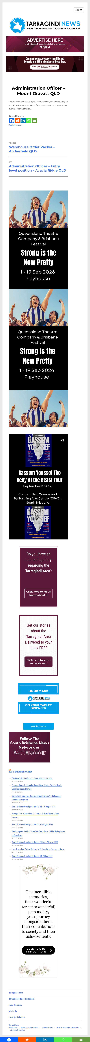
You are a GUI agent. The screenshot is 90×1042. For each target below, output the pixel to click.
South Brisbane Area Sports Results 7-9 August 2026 (32, 824)
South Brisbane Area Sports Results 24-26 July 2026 (32, 856)
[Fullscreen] (65, 537)
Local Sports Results (17, 1017)
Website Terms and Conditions (30, 1027)
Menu (78, 10)
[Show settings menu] (60, 537)
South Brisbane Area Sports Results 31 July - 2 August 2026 (35, 842)
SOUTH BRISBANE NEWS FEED (20, 771)
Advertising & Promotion (17, 1030)
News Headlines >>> (38, 726)
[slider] (36, 537)
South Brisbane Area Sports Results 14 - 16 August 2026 (34, 806)
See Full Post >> (15, 125)
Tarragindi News (14, 1025)
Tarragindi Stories (16, 992)
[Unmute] (55, 537)
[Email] (34, 120)
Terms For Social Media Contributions (68, 1027)
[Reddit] (17, 120)
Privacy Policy (13, 1027)
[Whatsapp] (28, 120)
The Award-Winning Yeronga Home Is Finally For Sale (32, 778)
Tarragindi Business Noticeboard (21, 998)
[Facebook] (11, 120)
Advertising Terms (47, 1027)
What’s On (13, 1011)
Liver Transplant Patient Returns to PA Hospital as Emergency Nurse (38, 849)
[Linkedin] (23, 120)
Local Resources (15, 1004)
